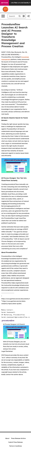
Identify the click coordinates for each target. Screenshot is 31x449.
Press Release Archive (18, 438)
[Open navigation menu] (3, 16)
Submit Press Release (15, 442)
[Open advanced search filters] (24, 16)
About (7, 438)
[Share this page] (28, 16)
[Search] (19, 16)
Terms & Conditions (15, 446)
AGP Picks (4, 3)
